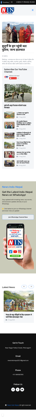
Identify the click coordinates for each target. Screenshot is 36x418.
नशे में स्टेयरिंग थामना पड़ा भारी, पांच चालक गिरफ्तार (23, 162)
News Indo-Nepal (13, 405)
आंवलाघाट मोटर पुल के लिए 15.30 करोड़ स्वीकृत (23, 153)
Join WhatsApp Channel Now (18, 217)
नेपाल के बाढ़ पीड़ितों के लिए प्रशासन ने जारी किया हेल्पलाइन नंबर (23, 143)
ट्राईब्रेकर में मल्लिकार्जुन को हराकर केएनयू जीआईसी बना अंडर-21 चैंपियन (24, 134)
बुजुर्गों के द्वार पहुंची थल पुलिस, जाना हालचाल (14, 48)
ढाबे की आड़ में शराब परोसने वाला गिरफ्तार (15, 106)
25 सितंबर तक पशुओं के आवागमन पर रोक (23, 113)
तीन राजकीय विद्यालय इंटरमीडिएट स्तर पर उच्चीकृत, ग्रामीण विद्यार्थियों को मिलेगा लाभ (24, 124)
